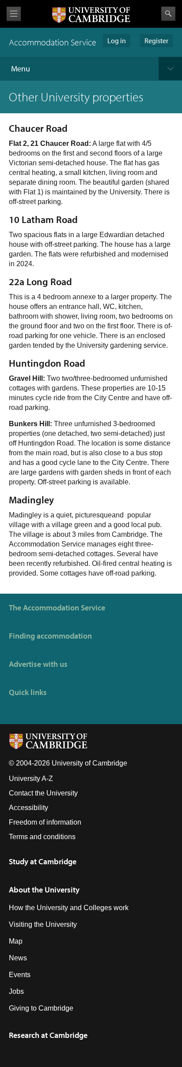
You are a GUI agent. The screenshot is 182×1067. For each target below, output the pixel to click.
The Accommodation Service (57, 607)
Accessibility (28, 807)
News (18, 958)
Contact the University (43, 793)
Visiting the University (43, 924)
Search (168, 14)
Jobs (16, 991)
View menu (14, 14)
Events (19, 974)
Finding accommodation (50, 636)
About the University (44, 890)
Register (156, 40)
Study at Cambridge (42, 861)
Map (16, 941)
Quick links (28, 692)
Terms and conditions (42, 836)
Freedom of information (45, 822)
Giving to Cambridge (41, 1008)
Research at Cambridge (48, 1035)
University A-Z (31, 778)
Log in (116, 40)
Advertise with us (38, 664)
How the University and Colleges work (69, 907)
